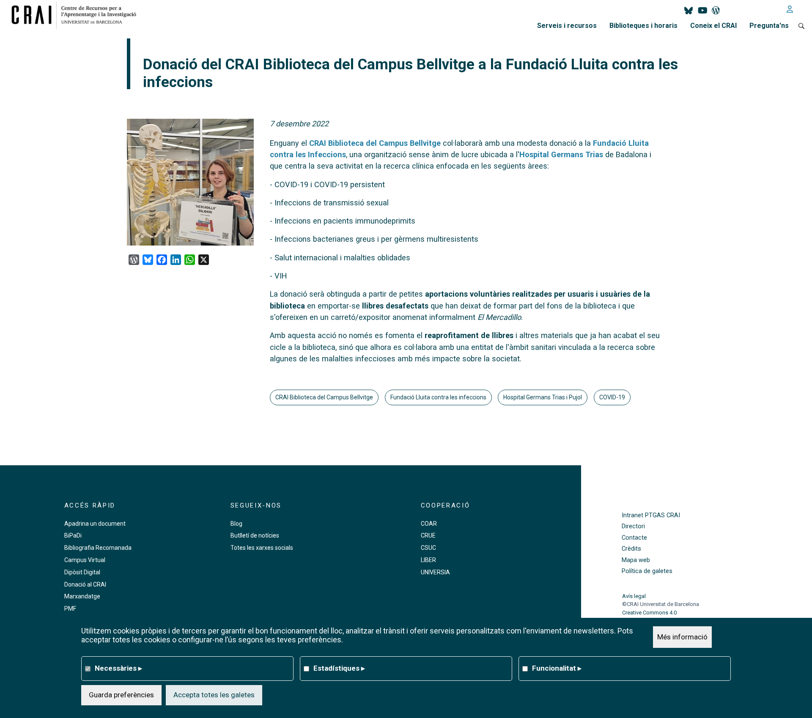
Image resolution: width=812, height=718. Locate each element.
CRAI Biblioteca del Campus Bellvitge (375, 143)
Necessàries (118, 668)
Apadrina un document (95, 523)
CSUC (428, 547)
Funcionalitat (557, 668)
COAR (429, 523)
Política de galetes (647, 571)
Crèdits (631, 548)
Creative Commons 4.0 (649, 612)
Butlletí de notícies (254, 535)
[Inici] (77, 15)
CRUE (428, 535)
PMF (70, 608)
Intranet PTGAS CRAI (651, 515)
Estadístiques (339, 668)
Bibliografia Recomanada (98, 547)
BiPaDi (73, 535)
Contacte (634, 537)
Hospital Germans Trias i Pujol (542, 397)
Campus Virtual (84, 560)
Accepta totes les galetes (214, 695)
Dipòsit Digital (82, 572)
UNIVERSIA (435, 572)
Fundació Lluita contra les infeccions (438, 397)
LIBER (428, 560)
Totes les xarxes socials (261, 547)
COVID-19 (612, 397)
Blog (236, 523)
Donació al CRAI (85, 584)
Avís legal (634, 596)
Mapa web (636, 560)
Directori (633, 526)
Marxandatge (82, 596)
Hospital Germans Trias (561, 154)
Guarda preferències (121, 695)
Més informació (682, 637)
